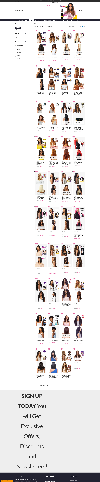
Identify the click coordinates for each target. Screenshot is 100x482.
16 (47, 385)
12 (42, 385)
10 (40, 385)
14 (44, 385)
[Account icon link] (84, 10)
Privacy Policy (74, 478)
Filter (18, 27)
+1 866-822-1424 (51, 478)
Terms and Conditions (74, 480)
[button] (22, 20)
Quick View (41, 53)
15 (46, 385)
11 (41, 385)
